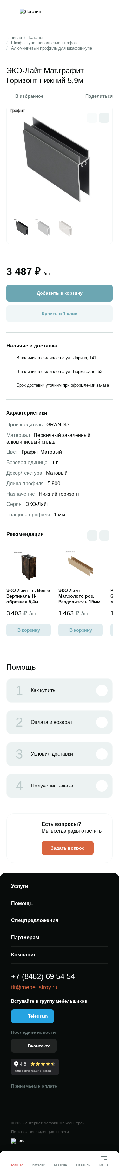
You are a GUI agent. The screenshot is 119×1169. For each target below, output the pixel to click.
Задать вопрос (67, 847)
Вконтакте (39, 1045)
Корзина (60, 1164)
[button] (104, 118)
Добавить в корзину (60, 293)
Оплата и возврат (44, 722)
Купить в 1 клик (59, 313)
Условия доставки (44, 754)
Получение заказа (44, 786)
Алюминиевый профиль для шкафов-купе (51, 48)
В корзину (28, 630)
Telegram (38, 1015)
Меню (103, 1162)
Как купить (35, 690)
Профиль (83, 1164)
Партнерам (25, 937)
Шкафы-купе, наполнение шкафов (44, 42)
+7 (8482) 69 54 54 (43, 976)
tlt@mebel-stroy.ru (34, 987)
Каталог (36, 37)
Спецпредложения (34, 920)
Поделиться (99, 96)
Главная (14, 37)
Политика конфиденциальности (40, 1132)
